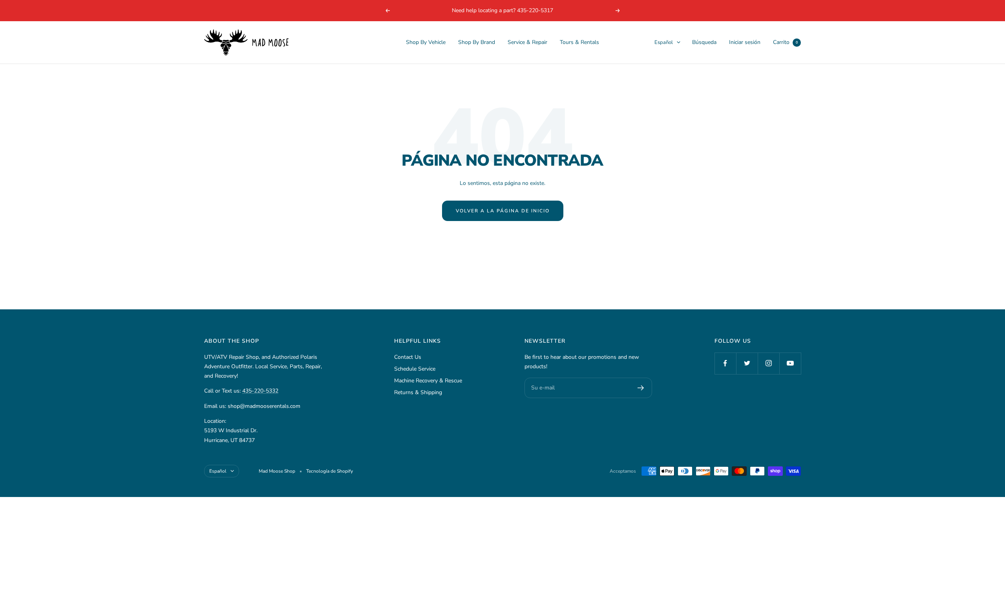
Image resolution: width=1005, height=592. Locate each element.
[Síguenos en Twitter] (747, 363)
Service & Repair (527, 42)
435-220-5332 (260, 391)
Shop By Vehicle (426, 42)
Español (663, 42)
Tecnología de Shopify (329, 471)
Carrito (785, 42)
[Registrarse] (641, 388)
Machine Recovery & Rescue (428, 380)
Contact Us (407, 357)
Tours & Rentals (579, 42)
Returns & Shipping (418, 392)
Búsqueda (704, 42)
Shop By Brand (476, 42)
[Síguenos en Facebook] (725, 363)
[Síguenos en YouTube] (790, 363)
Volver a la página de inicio (503, 211)
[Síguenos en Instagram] (768, 363)
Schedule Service (414, 369)
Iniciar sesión (744, 42)
